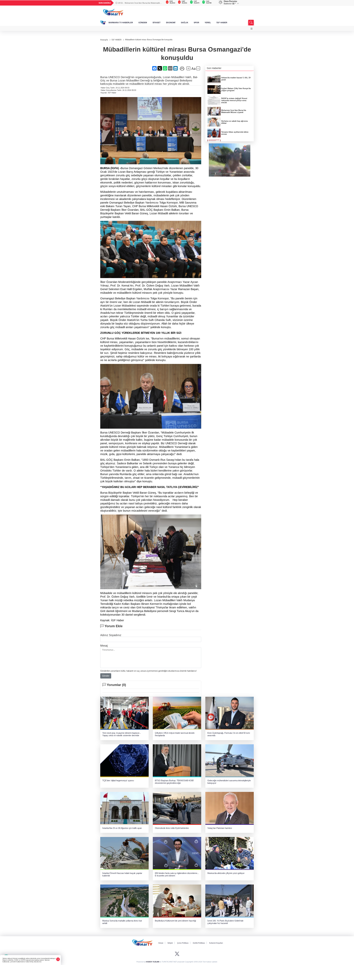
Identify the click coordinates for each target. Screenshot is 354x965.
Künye (160, 943)
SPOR (196, 22)
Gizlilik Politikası (199, 943)
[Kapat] (58, 959)
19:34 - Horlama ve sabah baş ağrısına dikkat (137, 3)
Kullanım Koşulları (216, 943)
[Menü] (251, 28)
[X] (177, 954)
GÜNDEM (142, 22)
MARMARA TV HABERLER (121, 22)
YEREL (208, 22)
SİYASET (157, 22)
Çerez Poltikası (182, 943)
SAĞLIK (184, 22)
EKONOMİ (170, 22)
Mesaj (104, 645)
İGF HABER (222, 22)
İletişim (170, 943)
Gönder (105, 676)
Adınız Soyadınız (110, 635)
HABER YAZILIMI (152, 962)
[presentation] (160, 3)
